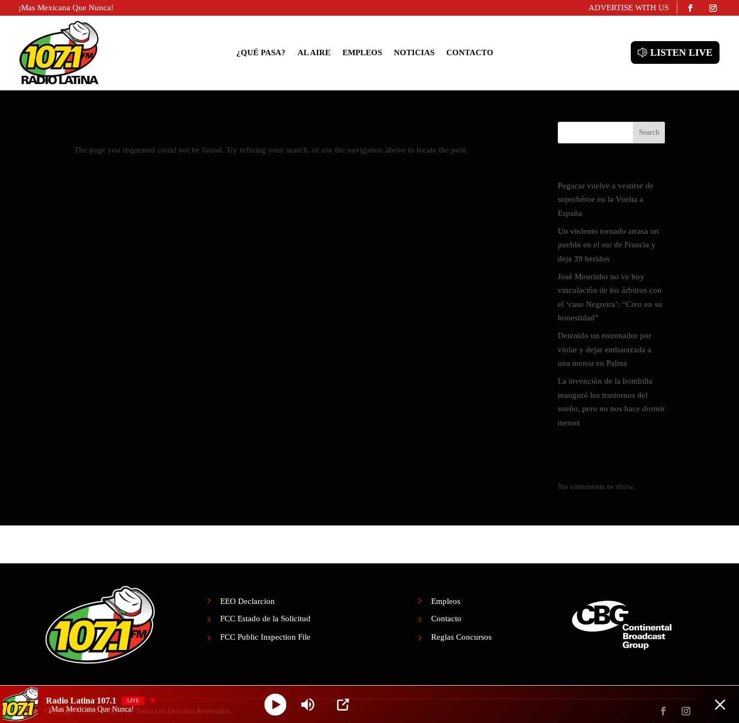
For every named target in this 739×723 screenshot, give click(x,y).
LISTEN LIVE (681, 52)
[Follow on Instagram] (713, 8)
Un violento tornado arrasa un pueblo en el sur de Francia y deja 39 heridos (608, 245)
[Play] (275, 704)
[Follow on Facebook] (690, 8)
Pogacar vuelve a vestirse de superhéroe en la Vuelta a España (606, 199)
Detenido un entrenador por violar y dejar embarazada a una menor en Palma (604, 349)
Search (649, 132)
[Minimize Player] (720, 704)
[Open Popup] (343, 704)
